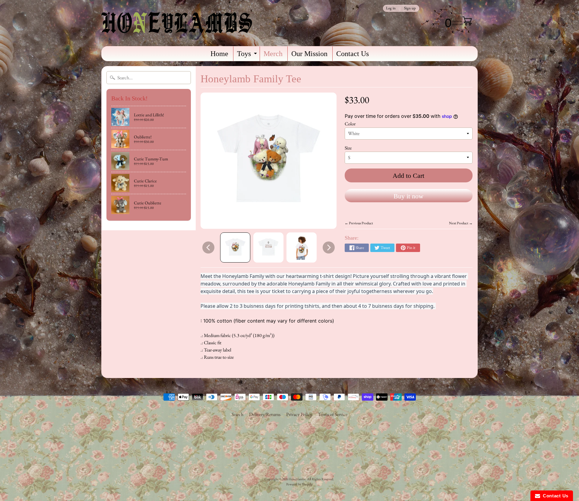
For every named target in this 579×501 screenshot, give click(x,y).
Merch (273, 54)
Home (219, 54)
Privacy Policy (299, 414)
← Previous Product (359, 223)
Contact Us (352, 54)
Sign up (410, 8)
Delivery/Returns (264, 414)
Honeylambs (297, 479)
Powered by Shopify (299, 484)
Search (237, 414)
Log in (391, 8)
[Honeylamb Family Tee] (235, 247)
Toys (247, 55)
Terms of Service (332, 414)
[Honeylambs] (176, 23)
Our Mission (309, 54)
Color (350, 124)
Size (348, 148)
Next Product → (461, 223)
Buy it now (408, 196)
